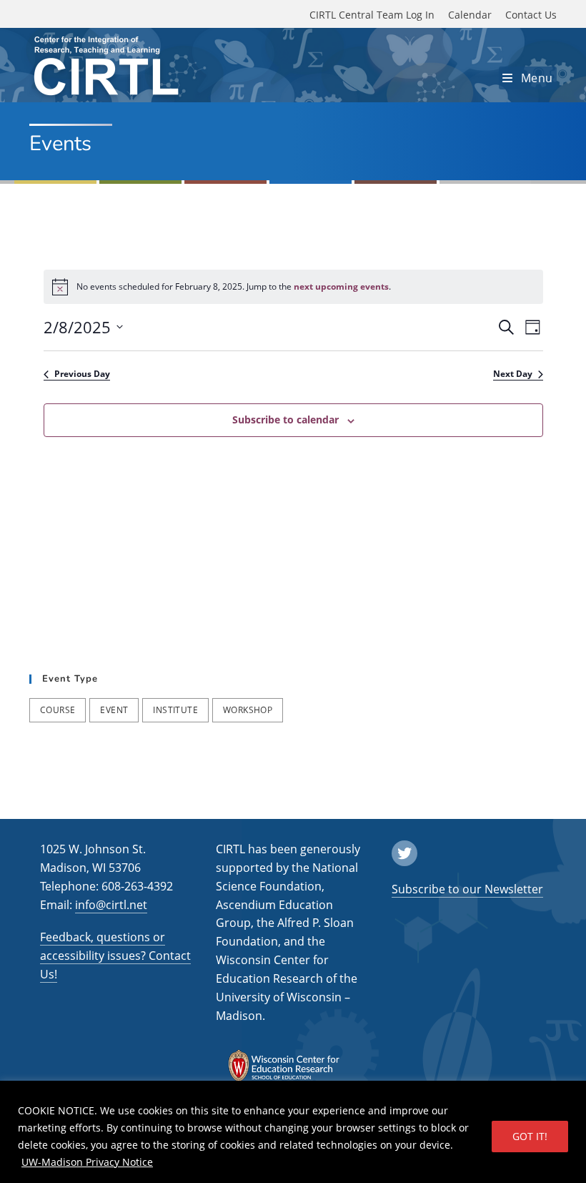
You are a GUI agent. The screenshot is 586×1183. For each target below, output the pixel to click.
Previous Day (82, 374)
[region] (293, 1132)
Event (114, 710)
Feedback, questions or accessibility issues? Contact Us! (115, 955)
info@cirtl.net (111, 905)
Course (57, 710)
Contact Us (531, 14)
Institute (175, 710)
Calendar (470, 14)
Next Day (512, 374)
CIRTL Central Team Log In (371, 14)
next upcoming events (341, 286)
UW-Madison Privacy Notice (87, 1162)
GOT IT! (529, 1136)
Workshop (247, 710)
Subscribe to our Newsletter (467, 889)
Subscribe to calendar (285, 419)
